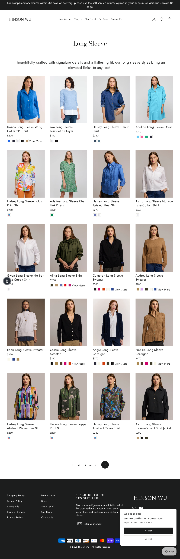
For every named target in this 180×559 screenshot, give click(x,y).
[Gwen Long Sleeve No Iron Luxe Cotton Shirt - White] (9, 289)
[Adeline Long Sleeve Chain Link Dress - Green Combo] (52, 215)
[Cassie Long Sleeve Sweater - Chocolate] (60, 363)
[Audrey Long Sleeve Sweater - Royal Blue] (155, 289)
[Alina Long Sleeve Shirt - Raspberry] (69, 285)
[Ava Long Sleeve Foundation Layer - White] (52, 140)
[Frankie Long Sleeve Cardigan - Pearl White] (155, 363)
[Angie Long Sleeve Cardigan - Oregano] (108, 363)
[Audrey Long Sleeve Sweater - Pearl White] (150, 289)
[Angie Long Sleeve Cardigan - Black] (112, 363)
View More (35, 141)
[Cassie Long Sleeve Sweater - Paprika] (69, 363)
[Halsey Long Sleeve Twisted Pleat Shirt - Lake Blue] (94, 215)
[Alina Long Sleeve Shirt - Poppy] (65, 285)
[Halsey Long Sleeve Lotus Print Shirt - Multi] (9, 215)
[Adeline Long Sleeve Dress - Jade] (146, 136)
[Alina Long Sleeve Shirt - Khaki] (56, 285)
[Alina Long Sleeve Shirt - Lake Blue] (60, 285)
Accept (148, 530)
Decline (148, 538)
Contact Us (116, 19)
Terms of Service (16, 512)
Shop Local (90, 19)
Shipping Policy (16, 495)
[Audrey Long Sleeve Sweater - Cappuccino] (137, 289)
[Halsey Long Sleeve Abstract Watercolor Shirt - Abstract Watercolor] (9, 437)
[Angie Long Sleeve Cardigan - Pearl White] (99, 363)
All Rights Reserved (101, 546)
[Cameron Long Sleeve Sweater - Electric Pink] (99, 289)
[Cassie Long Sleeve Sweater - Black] (52, 363)
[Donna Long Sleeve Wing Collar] (9, 140)
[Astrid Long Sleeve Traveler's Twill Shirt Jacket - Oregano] (146, 437)
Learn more (145, 522)
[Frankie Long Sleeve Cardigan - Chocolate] (142, 363)
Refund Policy (14, 501)
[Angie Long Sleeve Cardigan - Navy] (94, 363)
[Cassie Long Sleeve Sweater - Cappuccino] (56, 363)
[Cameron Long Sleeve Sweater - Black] (94, 289)
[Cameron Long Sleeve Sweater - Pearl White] (108, 289)
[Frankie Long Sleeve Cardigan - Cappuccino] (137, 363)
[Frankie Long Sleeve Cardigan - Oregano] (150, 363)
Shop (77, 19)
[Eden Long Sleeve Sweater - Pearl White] (9, 359)
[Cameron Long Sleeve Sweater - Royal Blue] (112, 289)
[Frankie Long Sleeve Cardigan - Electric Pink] (146, 363)
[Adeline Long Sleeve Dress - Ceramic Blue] (137, 136)
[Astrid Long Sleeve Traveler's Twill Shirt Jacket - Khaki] (137, 437)
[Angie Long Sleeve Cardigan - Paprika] (103, 363)
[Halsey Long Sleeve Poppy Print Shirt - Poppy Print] (52, 437)
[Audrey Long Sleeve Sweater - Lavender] (142, 289)
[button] (7, 281)
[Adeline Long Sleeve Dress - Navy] (150, 136)
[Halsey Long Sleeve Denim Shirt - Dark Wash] (94, 140)
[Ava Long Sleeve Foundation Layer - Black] (56, 140)
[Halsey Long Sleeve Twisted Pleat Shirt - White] (99, 215)
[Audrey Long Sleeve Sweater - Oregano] (146, 289)
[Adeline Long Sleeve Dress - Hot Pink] (142, 136)
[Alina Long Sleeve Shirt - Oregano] (52, 285)
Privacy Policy (14, 517)
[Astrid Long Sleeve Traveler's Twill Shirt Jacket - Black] (142, 437)
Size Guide (13, 506)
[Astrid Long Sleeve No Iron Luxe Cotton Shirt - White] (137, 215)
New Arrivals (65, 19)
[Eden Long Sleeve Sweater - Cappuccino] (18, 359)
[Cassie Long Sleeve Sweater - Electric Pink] (65, 363)
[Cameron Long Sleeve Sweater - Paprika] (103, 289)
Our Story (103, 19)
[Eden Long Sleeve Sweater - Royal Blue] (13, 359)
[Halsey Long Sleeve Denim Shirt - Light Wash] (99, 140)
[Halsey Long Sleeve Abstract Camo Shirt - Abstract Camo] (94, 437)
